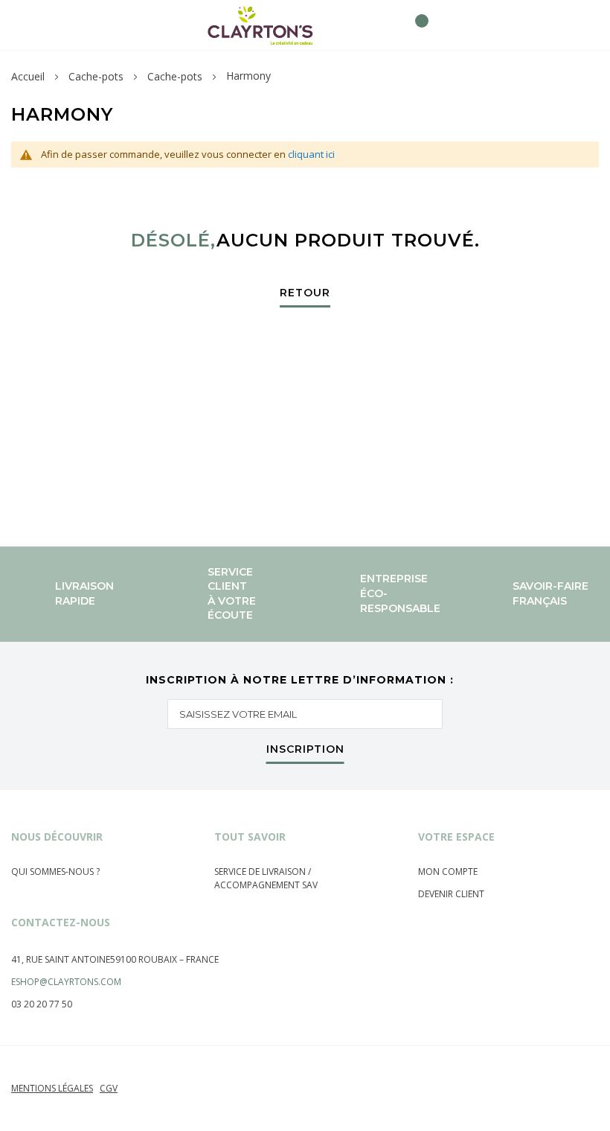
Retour (305, 293)
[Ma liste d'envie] (388, 25)
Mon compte (448, 871)
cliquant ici (311, 154)
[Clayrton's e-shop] (260, 25)
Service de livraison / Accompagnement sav (266, 878)
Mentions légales (52, 1088)
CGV (109, 1088)
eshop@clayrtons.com (66, 981)
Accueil (28, 76)
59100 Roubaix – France (164, 959)
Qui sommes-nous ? (55, 871)
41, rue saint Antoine (60, 959)
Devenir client (451, 894)
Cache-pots (95, 76)
